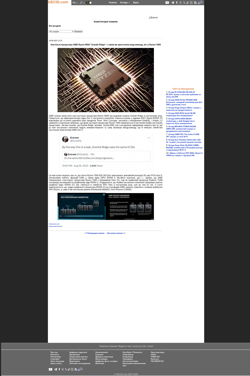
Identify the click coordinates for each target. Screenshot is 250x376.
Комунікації (128, 357)
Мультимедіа (101, 359)
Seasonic (155, 359)
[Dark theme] (89, 2)
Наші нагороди (57, 361)
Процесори (74, 355)
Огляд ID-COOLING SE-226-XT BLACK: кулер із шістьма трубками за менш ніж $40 (183, 94)
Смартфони (128, 355)
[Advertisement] (101, 12)
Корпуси (99, 355)
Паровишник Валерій (55, 226)
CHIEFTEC (155, 357)
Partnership (56, 357)
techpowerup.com (54, 224)
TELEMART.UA (157, 361)
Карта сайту (56, 363)
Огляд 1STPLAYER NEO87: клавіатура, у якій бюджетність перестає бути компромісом (180, 121)
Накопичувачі (101, 352)
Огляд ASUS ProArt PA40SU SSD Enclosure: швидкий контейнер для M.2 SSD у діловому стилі (184, 102)
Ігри (124, 366)
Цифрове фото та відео (106, 361)
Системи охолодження (79, 363)
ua (74, 2)
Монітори (99, 363)
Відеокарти (74, 361)
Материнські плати (78, 359)
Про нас (54, 352)
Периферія (128, 359)
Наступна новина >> (116, 233)
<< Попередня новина (94, 233)
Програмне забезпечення (134, 363)
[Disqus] (105, 266)
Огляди (124, 2)
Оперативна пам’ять (78, 357)
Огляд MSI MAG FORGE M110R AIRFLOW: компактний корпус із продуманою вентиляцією (181, 128)
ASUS (153, 355)
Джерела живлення (104, 357)
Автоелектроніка (130, 361)
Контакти (55, 355)
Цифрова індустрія (78, 352)
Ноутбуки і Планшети (132, 352)
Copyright (55, 359)
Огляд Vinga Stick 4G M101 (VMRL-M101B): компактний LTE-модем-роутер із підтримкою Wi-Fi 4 (184, 147)
